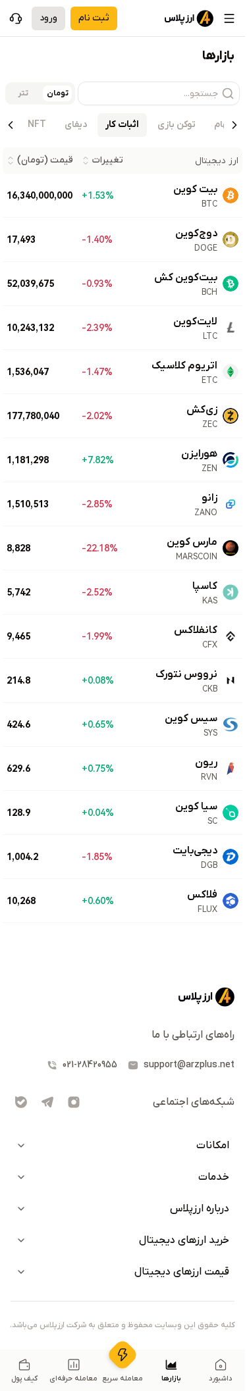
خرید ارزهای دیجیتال (184, 1240)
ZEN (209, 468)
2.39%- (97, 327)
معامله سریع (122, 1378)
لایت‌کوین (195, 321)
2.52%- (97, 592)
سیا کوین (196, 806)
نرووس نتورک (186, 674)
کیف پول (24, 1378)
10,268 (21, 901)
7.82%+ (98, 460)
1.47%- (97, 372)
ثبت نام (93, 18)
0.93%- (97, 283)
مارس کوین (192, 542)
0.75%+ (98, 768)
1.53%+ (98, 195)
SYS (210, 733)
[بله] (21, 1102)
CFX (209, 644)
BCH (209, 292)
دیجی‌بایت (195, 850)
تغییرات (107, 160)
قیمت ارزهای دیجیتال (181, 1271)
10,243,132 (30, 327)
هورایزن (199, 454)
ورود (48, 18)
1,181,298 (28, 460)
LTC (210, 336)
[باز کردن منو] (229, 18)
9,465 (18, 636)
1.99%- (97, 636)
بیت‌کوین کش (185, 277)
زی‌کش (201, 410)
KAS (209, 600)
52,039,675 (30, 283)
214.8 (18, 680)
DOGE (205, 248)
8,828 (18, 548)
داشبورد (221, 1378)
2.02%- (97, 416)
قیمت (45, 160)
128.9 (18, 812)
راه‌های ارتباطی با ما (192, 1035)
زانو (209, 498)
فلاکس (202, 894)
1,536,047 (28, 372)
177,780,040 (33, 416)
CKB (209, 689)
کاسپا (204, 586)
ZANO (205, 512)
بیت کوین (195, 189)
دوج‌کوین (196, 233)
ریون (206, 762)
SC (212, 821)
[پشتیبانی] (15, 18)
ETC (209, 380)
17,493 (21, 239)
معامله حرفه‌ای (73, 1378)
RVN (209, 777)
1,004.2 (22, 856)
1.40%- (97, 239)
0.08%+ (98, 680)
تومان (58, 93)
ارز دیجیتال (216, 161)
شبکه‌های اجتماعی (193, 1102)
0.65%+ (98, 724)
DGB (209, 865)
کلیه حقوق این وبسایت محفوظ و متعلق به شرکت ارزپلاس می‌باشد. (122, 1325)
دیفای (76, 124)
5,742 (18, 592)
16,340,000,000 (39, 195)
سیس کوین (191, 718)
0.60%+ (98, 901)
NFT (37, 124)
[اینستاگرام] (73, 1102)
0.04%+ (98, 812)
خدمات (213, 1177)
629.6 (18, 768)
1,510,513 (28, 504)
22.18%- (100, 548)
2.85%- (97, 504)
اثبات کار (122, 124)
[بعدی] (10, 125)
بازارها (171, 1378)
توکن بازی (176, 124)
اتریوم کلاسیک (184, 365)
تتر (23, 93)
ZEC (209, 424)
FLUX (207, 909)
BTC (209, 204)
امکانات (212, 1145)
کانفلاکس (195, 630)
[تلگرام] (47, 1102)
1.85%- (97, 856)
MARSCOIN (196, 556)
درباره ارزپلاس (199, 1208)
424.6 (18, 724)
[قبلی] (234, 125)
